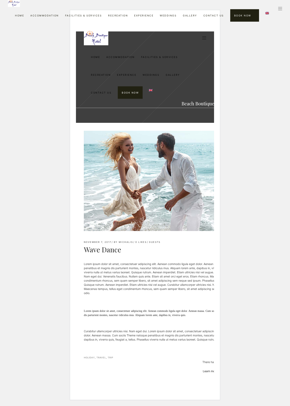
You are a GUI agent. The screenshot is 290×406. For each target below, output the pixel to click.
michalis (126, 242)
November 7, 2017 (97, 242)
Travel (101, 357)
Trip (110, 357)
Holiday (89, 357)
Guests (155, 242)
